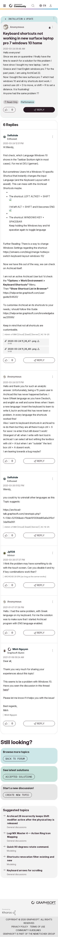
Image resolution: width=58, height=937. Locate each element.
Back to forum (15, 758)
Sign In (52, 5)
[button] (6, 109)
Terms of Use (37, 926)
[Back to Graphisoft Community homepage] (18, 5)
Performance (27, 102)
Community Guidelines (28, 930)
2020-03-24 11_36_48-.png (22, 349)
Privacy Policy (19, 926)
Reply (40, 109)
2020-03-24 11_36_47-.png (22, 341)
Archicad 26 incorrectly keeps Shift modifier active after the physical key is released (30, 820)
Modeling (11, 850)
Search (33, 5)
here (5, 689)
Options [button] (53, 18)
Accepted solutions (19, 776)
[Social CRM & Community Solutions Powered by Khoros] (9, 911)
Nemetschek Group (44, 934)
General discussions (16, 827)
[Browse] (5, 5)
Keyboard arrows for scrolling (24, 870)
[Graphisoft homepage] (43, 903)
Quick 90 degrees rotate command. (28, 846)
